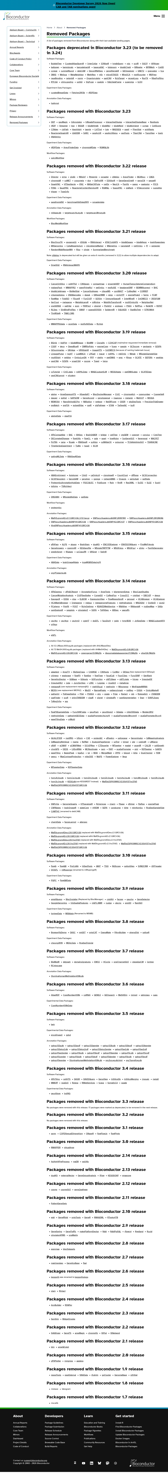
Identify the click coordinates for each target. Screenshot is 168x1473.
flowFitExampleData (60, 712)
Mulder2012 (147, 712)
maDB (76, 1161)
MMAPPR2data (58, 324)
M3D (95, 753)
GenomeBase (120, 1375)
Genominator (137, 738)
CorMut (115, 672)
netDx (106, 184)
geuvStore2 (107, 712)
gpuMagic (63, 122)
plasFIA (68, 416)
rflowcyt (128, 1231)
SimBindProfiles (68, 309)
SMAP (82, 309)
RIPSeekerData (75, 767)
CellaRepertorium (75, 246)
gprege (97, 479)
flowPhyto (115, 1133)
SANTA (158, 749)
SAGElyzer (55, 1333)
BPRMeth (150, 67)
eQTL (53, 635)
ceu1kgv (64, 621)
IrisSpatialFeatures (79, 903)
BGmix (54, 343)
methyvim (110, 686)
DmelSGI (55, 265)
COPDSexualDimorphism (71, 1133)
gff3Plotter (56, 1361)
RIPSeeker (147, 749)
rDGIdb (83, 242)
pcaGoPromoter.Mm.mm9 (125, 715)
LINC (91, 683)
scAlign (94, 442)
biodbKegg (141, 242)
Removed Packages (19, 122)
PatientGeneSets (59, 1203)
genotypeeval (104, 398)
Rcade (72, 442)
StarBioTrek (135, 309)
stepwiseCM (138, 962)
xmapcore (126, 1175)
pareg (135, 184)
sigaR (90, 697)
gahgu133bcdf (125, 1045)
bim (52, 1347)
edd (53, 1217)
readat (128, 745)
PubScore (101, 482)
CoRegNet (131, 291)
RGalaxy (69, 552)
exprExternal (70, 1375)
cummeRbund (67, 71)
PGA (82, 694)
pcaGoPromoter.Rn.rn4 (150, 715)
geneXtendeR (112, 71)
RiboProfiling (158, 78)
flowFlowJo (102, 1133)
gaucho (130, 899)
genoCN (141, 180)
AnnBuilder (56, 1305)
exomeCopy (102, 346)
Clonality (101, 343)
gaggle (123, 346)
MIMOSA (55, 401)
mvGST (82, 932)
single (86, 249)
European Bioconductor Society (24, 76)
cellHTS (66, 1079)
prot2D (128, 903)
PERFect (87, 306)
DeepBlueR (73, 346)
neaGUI (65, 1083)
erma (64, 177)
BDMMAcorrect (143, 287)
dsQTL (96, 621)
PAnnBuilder (120, 932)
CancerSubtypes (90, 291)
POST (75, 606)
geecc (54, 756)
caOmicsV (95, 475)
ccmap (145, 125)
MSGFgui (131, 548)
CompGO (98, 595)
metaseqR (55, 686)
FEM (158, 753)
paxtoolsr (145, 184)
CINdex (54, 129)
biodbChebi (125, 67)
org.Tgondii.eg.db (134, 1060)
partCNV (107, 78)
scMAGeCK (106, 442)
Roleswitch (143, 694)
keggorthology (81, 1277)
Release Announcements (21, 116)
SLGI (149, 482)
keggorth (55, 1277)
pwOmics (100, 287)
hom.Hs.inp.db (123, 778)
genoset (131, 599)
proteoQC (98, 738)
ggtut (68, 1035)
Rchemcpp (101, 804)
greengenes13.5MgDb (91, 653)
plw (133, 742)
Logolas (101, 683)
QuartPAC (64, 188)
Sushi (157, 482)
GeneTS (67, 1333)
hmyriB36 (126, 621)
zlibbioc (115, 177)
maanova (118, 398)
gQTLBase (111, 679)
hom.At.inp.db (57, 778)
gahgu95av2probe (59, 1053)
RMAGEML (99, 1217)
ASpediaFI (84, 394)
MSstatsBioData (70, 497)
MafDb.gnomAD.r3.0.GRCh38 (125, 649)
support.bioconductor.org (35, 1460)
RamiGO (138, 903)
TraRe (78, 446)
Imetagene (77, 603)
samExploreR (57, 610)
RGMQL (105, 188)
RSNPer (68, 1305)
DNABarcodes (74, 295)
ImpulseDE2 (57, 683)
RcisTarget (120, 78)
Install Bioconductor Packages (130, 1430)
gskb (116, 621)
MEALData (71, 943)
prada (106, 694)
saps (155, 995)
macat (101, 354)
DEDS (65, 749)
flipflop (141, 804)
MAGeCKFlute (93, 184)
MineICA (126, 74)
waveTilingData (58, 719)
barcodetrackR (83, 67)
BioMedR (55, 962)
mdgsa (88, 603)
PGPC (54, 880)
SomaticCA (112, 1083)
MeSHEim (122, 995)
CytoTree (157, 435)
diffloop (134, 475)
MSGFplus (118, 548)
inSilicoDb (116, 1079)
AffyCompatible (58, 435)
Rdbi (105, 1231)
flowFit (77, 675)
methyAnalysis (125, 603)
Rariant (124, 694)
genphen (86, 479)
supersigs (129, 82)
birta (135, 753)
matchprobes (57, 1263)
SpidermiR (110, 309)
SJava (101, 1083)
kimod (125, 742)
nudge (109, 903)
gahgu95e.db (125, 1056)
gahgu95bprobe (110, 1053)
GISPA (158, 346)
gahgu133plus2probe (101, 1049)
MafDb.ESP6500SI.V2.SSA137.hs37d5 (119, 781)
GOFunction (97, 679)
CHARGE (93, 672)
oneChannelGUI (121, 962)
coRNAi (87, 995)
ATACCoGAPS (111, 242)
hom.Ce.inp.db (73, 778)
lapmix (88, 129)
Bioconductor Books (93, 1426)
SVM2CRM (143, 866)
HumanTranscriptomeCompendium (139, 284)
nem (103, 749)
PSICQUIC (88, 482)
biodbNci (106, 125)
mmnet (134, 995)
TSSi (106, 866)
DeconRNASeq (96, 71)
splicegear (122, 738)
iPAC (81, 184)
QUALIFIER (56, 738)
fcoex (114, 346)
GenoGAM (73, 479)
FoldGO (65, 298)
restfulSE (112, 287)
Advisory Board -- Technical (22, 41)
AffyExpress (56, 591)
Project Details (20, 1442)
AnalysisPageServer (101, 742)
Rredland (139, 1231)
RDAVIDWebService (106, 606)
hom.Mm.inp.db (141, 778)
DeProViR (98, 180)
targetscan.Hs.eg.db (74, 212)
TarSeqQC (122, 405)
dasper (54, 398)
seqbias (159, 357)
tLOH (140, 82)
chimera (54, 675)
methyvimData (57, 715)
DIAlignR (111, 180)
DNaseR (90, 1133)
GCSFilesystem (58, 479)
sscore (87, 361)
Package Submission (54, 1426)
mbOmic (122, 354)
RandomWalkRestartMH (62, 249)
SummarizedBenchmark (104, 249)
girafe (72, 177)
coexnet (135, 435)
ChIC (117, 394)
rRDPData (92, 92)
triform (80, 738)
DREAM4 (55, 497)
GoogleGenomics (59, 903)
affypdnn (110, 738)
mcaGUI (112, 683)
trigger (54, 191)
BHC (156, 287)
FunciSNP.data (79, 712)
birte (126, 807)
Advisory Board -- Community (23, 30)
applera (80, 1361)
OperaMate (106, 932)
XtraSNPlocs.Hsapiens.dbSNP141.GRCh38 (70, 525)
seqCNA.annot (57, 375)
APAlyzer (155, 63)
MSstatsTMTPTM (102, 548)
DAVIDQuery (89, 1079)
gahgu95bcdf (93, 1053)
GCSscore (134, 346)
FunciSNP (135, 675)
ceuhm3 (75, 621)
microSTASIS (112, 74)
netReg (129, 690)
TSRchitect (66, 486)
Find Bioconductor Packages (129, 1426)
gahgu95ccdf (143, 1053)
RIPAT (159, 306)
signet (100, 697)
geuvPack (94, 712)
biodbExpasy (127, 242)
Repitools (154, 122)
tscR (132, 405)
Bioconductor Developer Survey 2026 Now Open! (85, 3)
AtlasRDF (55, 995)
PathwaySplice (69, 694)
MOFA (54, 690)
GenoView (103, 1079)
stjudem (71, 375)
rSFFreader (156, 866)
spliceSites (129, 866)
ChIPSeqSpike (84, 595)
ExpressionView (97, 599)
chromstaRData (89, 147)
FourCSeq (122, 675)
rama (63, 442)
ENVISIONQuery (129, 544)
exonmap (55, 1249)
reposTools (56, 1375)
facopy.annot (70, 822)
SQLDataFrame (114, 82)
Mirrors (13, 99)
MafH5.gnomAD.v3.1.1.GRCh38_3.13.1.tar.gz (70, 518)
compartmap (98, 284)
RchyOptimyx (87, 606)
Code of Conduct (21, 1446)
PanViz (126, 184)
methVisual (97, 686)
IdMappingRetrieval (60, 742)
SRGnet (93, 552)
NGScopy (116, 866)
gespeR (152, 180)
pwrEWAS (111, 357)
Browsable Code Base (55, 1442)
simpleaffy (111, 697)
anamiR (137, 745)
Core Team (15, 70)
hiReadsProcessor (93, 122)
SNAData (84, 1375)
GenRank (147, 675)
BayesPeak (69, 753)
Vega (124, 756)
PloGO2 (107, 306)
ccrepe (54, 71)
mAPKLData (81, 372)
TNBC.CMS (69, 313)
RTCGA (54, 82)
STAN (111, 405)
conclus (146, 435)
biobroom (112, 67)
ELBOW (83, 599)
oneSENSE (56, 306)
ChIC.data (68, 372)
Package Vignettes (92, 1430)
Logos (12, 93)
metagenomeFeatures (105, 603)
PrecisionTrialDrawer (154, 401)
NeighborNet (147, 302)
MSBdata (69, 913)
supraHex (157, 188)
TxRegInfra (56, 701)
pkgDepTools (135, 401)
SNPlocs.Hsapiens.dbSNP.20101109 (109, 518)
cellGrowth (159, 745)
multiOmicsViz (131, 302)
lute (107, 129)
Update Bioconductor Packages (130, 1434)
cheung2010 (57, 943)
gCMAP (63, 745)
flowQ (53, 866)
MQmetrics (112, 246)
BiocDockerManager (102, 394)
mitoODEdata (133, 712)
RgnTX (145, 78)
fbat (85, 1263)
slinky (141, 548)
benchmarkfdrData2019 (78, 202)
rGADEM (76, 133)
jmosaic (145, 1079)
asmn (53, 1133)
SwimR (103, 552)
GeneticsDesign (58, 679)
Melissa (63, 74)
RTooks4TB (112, 1217)
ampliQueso (56, 899)
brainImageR (70, 807)
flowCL (87, 438)
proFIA (66, 405)
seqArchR (96, 133)
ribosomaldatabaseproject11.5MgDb (121, 653)
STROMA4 (149, 309)
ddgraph (67, 962)
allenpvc (83, 822)
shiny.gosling (67, 82)
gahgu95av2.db (122, 1049)
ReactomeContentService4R (85, 188)
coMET (67, 180)
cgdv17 (86, 621)
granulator (152, 71)
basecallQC (99, 67)
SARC (86, 133)
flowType (99, 675)
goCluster (106, 1375)
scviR (136, 63)
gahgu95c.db (127, 1053)
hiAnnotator (76, 122)
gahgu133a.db (57, 1045)
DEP (53, 122)
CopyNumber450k (71, 995)
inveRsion (114, 438)
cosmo (54, 1189)
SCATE (138, 357)
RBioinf (82, 177)
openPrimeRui (85, 287)
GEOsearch (109, 995)
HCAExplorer (159, 599)
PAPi (111, 749)
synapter (105, 177)
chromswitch (129, 394)
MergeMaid (106, 753)
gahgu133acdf (73, 1045)
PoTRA (54, 442)
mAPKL (111, 354)
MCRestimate (91, 749)
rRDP (53, 125)
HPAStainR (84, 350)
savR (89, 405)
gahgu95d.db (75, 1056)
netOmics (138, 246)
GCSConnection (149, 475)
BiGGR (81, 125)
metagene (67, 302)
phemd (97, 306)
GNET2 (141, 71)
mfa (101, 74)
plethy (100, 357)
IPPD (117, 753)
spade (124, 1083)
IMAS (53, 74)
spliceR (146, 932)
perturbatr (134, 479)
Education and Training (94, 1422)
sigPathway (100, 405)
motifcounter (140, 74)
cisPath (65, 129)
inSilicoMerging (131, 1079)
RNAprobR (135, 606)
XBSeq (115, 610)
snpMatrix (73, 1235)
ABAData (55, 562)
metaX (156, 1079)
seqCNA (55, 361)
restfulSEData (86, 324)
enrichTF (120, 295)
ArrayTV (66, 672)
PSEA (129, 306)
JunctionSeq (79, 683)
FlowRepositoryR (115, 599)
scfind (116, 742)
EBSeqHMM (99, 295)
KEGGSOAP (113, 1175)
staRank (129, 188)
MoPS (99, 756)
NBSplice (87, 401)
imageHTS (97, 350)
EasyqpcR (55, 599)
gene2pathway (81, 1189)
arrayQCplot (63, 1347)
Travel (96, 361)
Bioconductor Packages (126, 1446)
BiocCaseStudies (141, 591)
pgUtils (85, 1161)
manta (75, 742)
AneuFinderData (71, 147)
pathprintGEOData (76, 715)
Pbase (122, 804)
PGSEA (90, 694)
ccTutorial (55, 372)
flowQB (63, 866)
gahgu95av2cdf (140, 1049)
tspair (86, 446)
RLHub (100, 324)
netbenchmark (116, 690)
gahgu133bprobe (143, 1045)
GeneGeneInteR (126, 180)
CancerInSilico (58, 284)
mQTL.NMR (97, 903)
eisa (74, 599)
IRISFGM (155, 298)
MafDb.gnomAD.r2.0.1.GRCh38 (65, 836)
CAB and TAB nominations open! (76, 6)
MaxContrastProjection (70, 756)
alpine (54, 394)
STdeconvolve (143, 188)
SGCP (145, 63)
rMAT (98, 866)
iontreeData (56, 913)
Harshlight (77, 129)
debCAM (81, 71)
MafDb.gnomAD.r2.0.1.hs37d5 (64, 843)
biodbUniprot (133, 125)
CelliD (161, 67)
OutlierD (152, 603)
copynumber (144, 394)
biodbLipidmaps (58, 291)
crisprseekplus (58, 295)
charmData (56, 822)
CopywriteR (159, 394)
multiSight (56, 357)
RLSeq (54, 309)
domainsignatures (82, 962)
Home (49, 27)
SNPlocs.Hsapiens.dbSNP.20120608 (146, 518)
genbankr (147, 346)
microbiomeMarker (94, 246)
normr (80, 78)
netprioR (70, 78)
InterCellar (92, 63)
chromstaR (56, 180)
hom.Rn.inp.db (157, 778)
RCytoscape (56, 965)
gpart (103, 438)
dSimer (131, 804)
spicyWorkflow (57, 158)
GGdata (119, 712)
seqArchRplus (111, 133)
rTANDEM (155, 694)
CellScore (156, 125)
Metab (132, 354)
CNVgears (84, 284)
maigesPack (56, 287)
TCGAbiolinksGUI (135, 442)
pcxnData (72, 324)
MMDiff (54, 1083)
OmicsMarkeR (152, 690)
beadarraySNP (126, 287)
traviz (160, 133)
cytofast (136, 595)
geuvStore (56, 1093)
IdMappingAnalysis (155, 738)
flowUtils (77, 438)
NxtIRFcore (111, 401)
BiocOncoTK (57, 242)
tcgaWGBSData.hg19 (91, 562)
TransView (149, 133)
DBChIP (147, 595)
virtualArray (69, 1147)
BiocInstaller (72, 899)
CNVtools (104, 672)
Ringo (129, 357)
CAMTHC (55, 811)
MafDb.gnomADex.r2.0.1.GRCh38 (66, 832)
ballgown (55, 67)
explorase (66, 675)
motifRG (69, 738)
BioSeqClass (79, 672)
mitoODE (89, 756)
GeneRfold (63, 1217)
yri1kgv (54, 624)
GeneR (87, 1217)
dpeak (87, 295)
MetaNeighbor (77, 74)
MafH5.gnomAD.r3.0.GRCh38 (64, 653)
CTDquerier (103, 745)
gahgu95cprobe (58, 1056)
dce (89, 180)
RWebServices (88, 1083)
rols (128, 63)
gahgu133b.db (109, 1045)
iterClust (55, 302)
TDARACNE (152, 442)
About (59, 27)
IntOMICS (143, 298)
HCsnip (106, 962)
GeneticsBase (73, 1263)
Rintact (62, 1291)
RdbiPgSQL (115, 1231)
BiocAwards (15, 53)
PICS (155, 184)
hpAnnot (55, 103)
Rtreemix (93, 177)
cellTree (113, 435)
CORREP (144, 291)
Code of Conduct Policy (21, 59)
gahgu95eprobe (58, 1060)
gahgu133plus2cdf (79, 1049)
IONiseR (105, 63)
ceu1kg (54, 621)
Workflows (88, 1434)
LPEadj (92, 354)
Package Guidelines (54, 1422)
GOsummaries (57, 350)
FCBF (154, 295)
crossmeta (79, 180)
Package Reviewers (18, 105)
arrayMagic (80, 1333)
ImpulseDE (147, 679)
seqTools (125, 133)
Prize (115, 694)
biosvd (127, 753)
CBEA (151, 177)
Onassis (122, 479)
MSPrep (152, 74)
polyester (155, 246)
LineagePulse (57, 354)
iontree (150, 962)
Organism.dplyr (93, 78)
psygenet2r (71, 242)
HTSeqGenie (70, 184)
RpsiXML (130, 482)
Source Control (52, 1438)
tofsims (54, 486)
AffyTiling (55, 1079)
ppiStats (146, 479)
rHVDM (95, 807)
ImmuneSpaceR (113, 298)
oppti (126, 129)
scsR (66, 697)
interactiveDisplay (114, 122)
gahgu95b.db (77, 1053)
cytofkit (110, 899)
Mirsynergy (123, 686)
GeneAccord (88, 398)
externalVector (67, 1175)
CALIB (148, 745)
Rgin (112, 482)
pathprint (55, 694)
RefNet (85, 742)
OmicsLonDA (80, 357)
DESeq (126, 672)
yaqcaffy (125, 610)
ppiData (84, 497)
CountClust (122, 475)
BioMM (90, 343)
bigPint (64, 343)
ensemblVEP (114, 284)
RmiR (119, 482)
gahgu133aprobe (91, 1045)
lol (89, 753)
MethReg (91, 74)
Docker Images (123, 1438)
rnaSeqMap (149, 606)
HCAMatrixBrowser (59, 603)
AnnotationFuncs (89, 591)
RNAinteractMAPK (71, 265)
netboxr (98, 401)
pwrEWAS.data (131, 372)
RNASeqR (82, 442)
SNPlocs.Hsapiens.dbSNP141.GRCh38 (68, 522)
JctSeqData (140, 621)
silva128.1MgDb (148, 653)
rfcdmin (94, 1375)
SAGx (160, 606)
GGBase (73, 679)
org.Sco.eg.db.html (114, 1060)
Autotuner (73, 475)
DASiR (77, 1079)
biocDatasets (69, 1249)
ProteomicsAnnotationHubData (65, 482)
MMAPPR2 (71, 287)
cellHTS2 (72, 284)
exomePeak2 (134, 295)
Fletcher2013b (78, 92)
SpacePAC (117, 188)
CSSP (53, 346)
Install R (119, 1422)
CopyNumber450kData (61, 1005)
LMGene (154, 742)
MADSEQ (116, 129)
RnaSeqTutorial (86, 943)
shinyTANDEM (78, 697)
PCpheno (55, 606)
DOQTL (54, 870)
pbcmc (118, 903)
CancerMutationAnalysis (62, 595)
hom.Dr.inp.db (107, 778)
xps (66, 701)
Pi (147, 246)
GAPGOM (74, 398)
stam (53, 1291)
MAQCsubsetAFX (157, 621)
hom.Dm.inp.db (90, 778)
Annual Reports (17, 47)
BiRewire (138, 67)
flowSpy (87, 675)
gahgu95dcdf (91, 1056)
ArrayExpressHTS (68, 394)
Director (54, 177)
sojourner (119, 442)
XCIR (95, 446)
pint (136, 749)
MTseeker (116, 745)
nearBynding (57, 78)
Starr (142, 697)
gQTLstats (124, 679)
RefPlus (138, 306)
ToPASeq (104, 610)
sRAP (53, 745)
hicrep (135, 679)
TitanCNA (137, 133)
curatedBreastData (59, 92)
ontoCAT (93, 932)
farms (146, 295)
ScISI (140, 482)
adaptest (55, 672)
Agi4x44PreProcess (60, 1161)
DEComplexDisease (60, 438)
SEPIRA (148, 357)
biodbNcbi (118, 125)
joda (68, 683)
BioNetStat (74, 291)
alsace (74, 544)
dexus (157, 595)
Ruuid (149, 1231)
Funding (13, 82)
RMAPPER (56, 1147)
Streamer (63, 125)
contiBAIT (118, 291)
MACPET (155, 438)
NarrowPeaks (100, 690)
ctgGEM (124, 435)
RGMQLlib (104, 147)
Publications (89, 1438)
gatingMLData (57, 456)
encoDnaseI (56, 1035)
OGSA (139, 690)
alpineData (56, 416)
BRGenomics (57, 246)
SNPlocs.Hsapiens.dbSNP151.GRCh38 (145, 522)
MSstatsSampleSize (148, 354)
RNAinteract (95, 242)
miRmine (96, 302)
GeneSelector (143, 899)
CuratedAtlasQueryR (74, 63)
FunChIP (87, 298)
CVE (88, 738)
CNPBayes (56, 807)
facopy (120, 899)
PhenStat (137, 129)
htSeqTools (87, 866)
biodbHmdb (93, 125)
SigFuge (90, 82)
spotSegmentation (127, 697)
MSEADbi (140, 603)
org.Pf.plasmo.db (58, 573)
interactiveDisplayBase (136, 122)
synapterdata (98, 202)
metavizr (129, 398)
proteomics (56, 507)
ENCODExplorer (110, 544)
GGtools (84, 679)
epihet (64, 398)
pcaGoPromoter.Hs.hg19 (99, 715)
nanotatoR (125, 246)
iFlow (102, 1175)
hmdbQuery (117, 63)
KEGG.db (71, 781)
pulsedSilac (78, 405)
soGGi (79, 82)
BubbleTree (56, 63)
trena (105, 361)
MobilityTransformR (112, 302)
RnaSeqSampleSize (155, 807)
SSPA (94, 610)
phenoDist (134, 932)
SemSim (55, 1319)
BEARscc (141, 177)
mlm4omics (137, 807)
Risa (78, 249)
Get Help (88, 1446)
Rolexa (75, 1083)
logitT (70, 354)
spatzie (100, 82)
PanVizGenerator (155, 548)
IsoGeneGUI (128, 438)
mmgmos (68, 1361)
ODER (122, 401)
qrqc (121, 357)
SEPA (104, 807)
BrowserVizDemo (59, 932)
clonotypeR (108, 475)
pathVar (68, 306)
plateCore (84, 807)
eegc (110, 295)
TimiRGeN (55, 313)
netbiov (67, 357)
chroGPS (55, 749)
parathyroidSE (57, 202)
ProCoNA (74, 866)
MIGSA (150, 398)
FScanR (76, 298)
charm (112, 804)
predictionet (56, 552)
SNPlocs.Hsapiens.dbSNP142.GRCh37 (107, 522)
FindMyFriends (147, 544)
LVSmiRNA (77, 749)
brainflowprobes (157, 242)
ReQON (149, 306)
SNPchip (55, 804)
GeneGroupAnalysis (87, 1175)
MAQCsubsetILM (99, 372)
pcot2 (161, 603)
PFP (92, 357)
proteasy (119, 306)
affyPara (54, 544)
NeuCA (116, 184)
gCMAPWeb (75, 745)
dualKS (96, 544)
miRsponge (67, 870)
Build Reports (51, 1446)
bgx (73, 125)
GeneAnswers (57, 548)
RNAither (123, 606)
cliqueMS (106, 291)
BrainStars (85, 544)
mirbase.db (56, 212)
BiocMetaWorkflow (59, 223)
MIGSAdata (115, 372)
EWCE (97, 962)
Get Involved (16, 87)
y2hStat (133, 1375)
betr (53, 1024)
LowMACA (80, 354)
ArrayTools (105, 591)
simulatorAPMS (58, 1235)
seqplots (71, 610)
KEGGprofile (85, 548)
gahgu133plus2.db (59, 1049)
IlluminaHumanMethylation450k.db (67, 976)
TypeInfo (65, 191)
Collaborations (16, 64)
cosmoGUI (66, 1189)
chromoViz (93, 1333)
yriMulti (71, 719)
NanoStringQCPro (71, 401)
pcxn (77, 306)
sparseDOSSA (94, 309)
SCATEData (146, 372)
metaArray (124, 683)
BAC (71, 435)
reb (132, 694)
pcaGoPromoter (124, 749)
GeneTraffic (71, 1231)
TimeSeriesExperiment (61, 446)
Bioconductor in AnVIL (126, 1442)
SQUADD (122, 309)
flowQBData (65, 880)
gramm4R (71, 548)
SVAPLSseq (153, 697)
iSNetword (115, 1333)
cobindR (142, 742)
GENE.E (97, 995)
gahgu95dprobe (108, 1056)
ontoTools (76, 1217)
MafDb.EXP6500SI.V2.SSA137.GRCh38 (69, 785)
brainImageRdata (71, 562)
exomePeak (153, 804)
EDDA (66, 599)
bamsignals (68, 67)
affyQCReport (71, 591)
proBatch (55, 405)
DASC (72, 932)
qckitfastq (149, 129)
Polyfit (66, 606)
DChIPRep (90, 745)
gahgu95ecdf (141, 1056)
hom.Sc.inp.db (57, 781)
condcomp (116, 807)
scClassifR (81, 552)
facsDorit (106, 621)
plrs (99, 694)
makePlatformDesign (89, 1231)
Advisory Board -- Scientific (22, 35)
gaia (96, 438)
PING (53, 188)
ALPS (64, 544)
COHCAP (112, 343)
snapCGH (76, 361)
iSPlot (104, 1333)
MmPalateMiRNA (139, 686)
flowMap (55, 298)
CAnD (84, 475)
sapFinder (55, 697)
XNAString (56, 137)
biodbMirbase (77, 343)
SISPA (65, 361)
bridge (104, 435)
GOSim (98, 298)
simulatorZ (83, 610)
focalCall (110, 675)
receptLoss (133, 78)
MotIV (88, 690)
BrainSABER (91, 435)
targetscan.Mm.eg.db (95, 212)
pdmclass (145, 995)
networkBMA (109, 479)
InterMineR (129, 298)
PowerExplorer (112, 756)
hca (162, 71)
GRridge (71, 350)
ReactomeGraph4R (60, 133)
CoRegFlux (111, 595)
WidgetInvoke (68, 1319)
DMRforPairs (88, 346)
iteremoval (142, 438)
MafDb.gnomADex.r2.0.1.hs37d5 (65, 840)
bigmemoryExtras (122, 591)
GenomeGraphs (70, 804)
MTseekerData (57, 767)
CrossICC (124, 595)
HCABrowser (144, 599)
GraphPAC (55, 184)
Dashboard (18, 1438)
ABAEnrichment (58, 475)
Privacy (13, 111)
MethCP (140, 398)
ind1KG (67, 1093)
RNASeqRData (74, 456)
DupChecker (147, 753)
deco (62, 346)
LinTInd (98, 129)
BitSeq (79, 435)
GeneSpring (56, 1231)
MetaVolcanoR (81, 302)
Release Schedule (53, 1430)
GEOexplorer (128, 71)
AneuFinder (128, 177)
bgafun (81, 753)
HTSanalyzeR (87, 804)
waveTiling (56, 753)
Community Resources (94, 1442)
